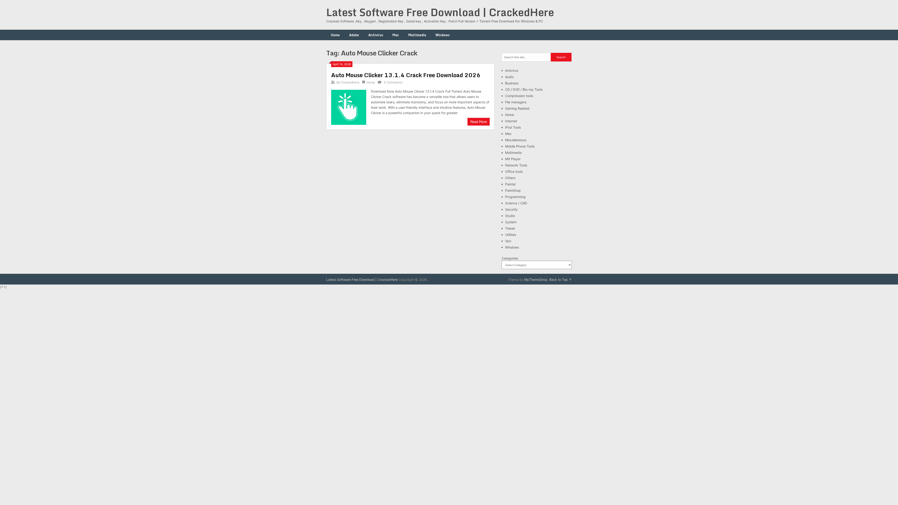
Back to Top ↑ (560, 279)
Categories (510, 258)
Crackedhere (350, 82)
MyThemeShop (535, 279)
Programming (515, 197)
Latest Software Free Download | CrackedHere (440, 12)
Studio (510, 216)
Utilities (510, 235)
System (511, 222)
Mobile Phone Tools (520, 146)
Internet (511, 121)
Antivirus (375, 35)
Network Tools (516, 165)
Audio (509, 77)
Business (511, 83)
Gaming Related (517, 108)
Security (511, 209)
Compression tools (519, 96)
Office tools (514, 171)
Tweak (510, 228)
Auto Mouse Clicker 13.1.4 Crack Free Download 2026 (405, 74)
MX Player (513, 159)
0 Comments (393, 82)
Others (510, 178)
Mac (395, 35)
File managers (515, 102)
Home (335, 35)
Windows (442, 35)
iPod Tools (513, 127)
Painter (510, 184)
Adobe (354, 35)
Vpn (508, 241)
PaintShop (513, 190)
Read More (478, 121)
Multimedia (417, 35)
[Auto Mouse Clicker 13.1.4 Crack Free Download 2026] (348, 107)
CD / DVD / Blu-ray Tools (524, 89)
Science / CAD (516, 203)
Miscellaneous (515, 140)
